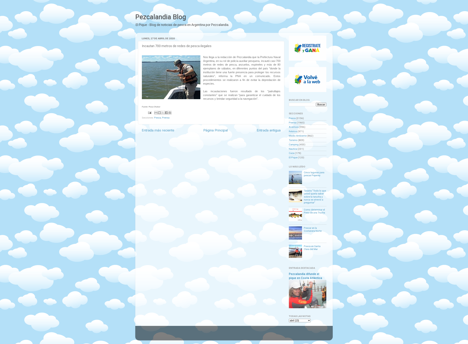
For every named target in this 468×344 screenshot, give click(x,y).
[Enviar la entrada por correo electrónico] (149, 112)
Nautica (293, 148)
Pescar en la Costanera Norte (313, 229)
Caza (291, 153)
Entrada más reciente (158, 130)
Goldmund (240, 334)
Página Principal (215, 130)
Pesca (157, 117)
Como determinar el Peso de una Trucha (314, 211)
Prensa (165, 117)
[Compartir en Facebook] (166, 112)
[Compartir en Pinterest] (170, 112)
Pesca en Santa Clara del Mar (312, 248)
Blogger (271, 334)
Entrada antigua (269, 130)
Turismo (293, 140)
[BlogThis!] (159, 112)
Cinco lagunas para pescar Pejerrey (314, 174)
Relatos (293, 131)
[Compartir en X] (163, 112)
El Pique (293, 157)
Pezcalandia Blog (160, 17)
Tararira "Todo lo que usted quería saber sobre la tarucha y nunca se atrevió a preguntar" (315, 196)
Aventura (294, 126)
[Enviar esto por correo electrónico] (156, 112)
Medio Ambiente (298, 135)
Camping (294, 144)
